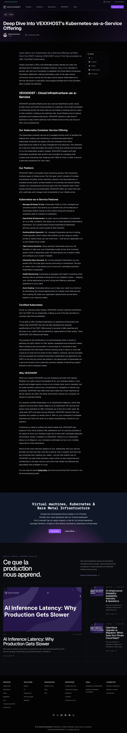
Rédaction (68, 693)
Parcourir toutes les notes (88, 575)
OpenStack (6, 689)
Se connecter (120, 2)
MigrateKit (6, 697)
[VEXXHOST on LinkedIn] (65, 715)
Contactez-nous (117, 7)
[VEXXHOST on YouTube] (69, 715)
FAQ (45, 693)
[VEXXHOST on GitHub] (53, 715)
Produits (28, 7)
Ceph (5, 693)
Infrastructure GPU (9, 704)
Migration (27, 700)
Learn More (71, 531)
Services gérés (28, 697)
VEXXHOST (64, 7)
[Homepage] (12, 6)
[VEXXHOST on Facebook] (61, 715)
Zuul (4, 700)
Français (107, 2)
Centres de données (71, 689)
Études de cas (48, 686)
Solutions (39, 7)
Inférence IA (7, 707)
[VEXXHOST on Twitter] (57, 715)
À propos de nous (70, 686)
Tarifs (75, 7)
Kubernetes (42, 470)
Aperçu (26, 686)
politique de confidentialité (94, 686)
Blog (11, 14)
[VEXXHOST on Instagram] (73, 715)
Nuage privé (28, 693)
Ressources (52, 7)
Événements (110, 693)
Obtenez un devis (112, 689)
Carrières (68, 697)
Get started (55, 531)
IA (24, 689)
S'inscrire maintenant (112, 686)
